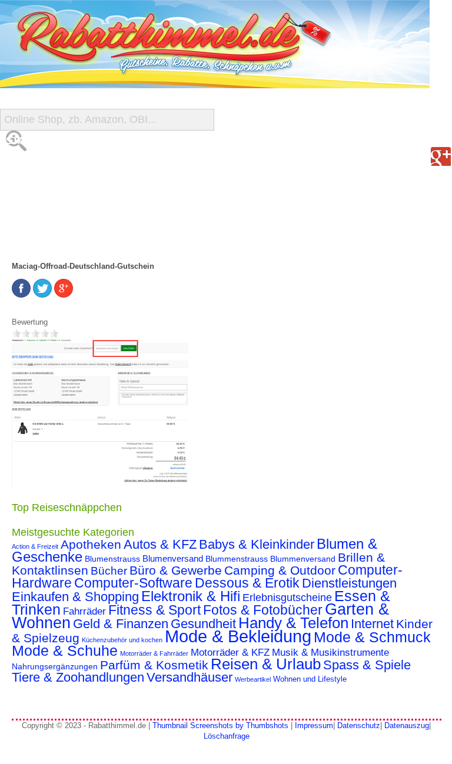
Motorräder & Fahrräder (154, 653)
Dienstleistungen (349, 583)
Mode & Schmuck (372, 637)
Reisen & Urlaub (266, 664)
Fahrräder (84, 611)
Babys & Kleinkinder (256, 544)
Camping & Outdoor (279, 570)
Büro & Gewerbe (175, 570)
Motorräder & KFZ (230, 652)
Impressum (314, 725)
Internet (372, 623)
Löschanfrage (227, 736)
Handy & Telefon (293, 623)
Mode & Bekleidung (238, 636)
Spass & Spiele (367, 665)
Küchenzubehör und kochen (122, 639)
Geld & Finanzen (120, 623)
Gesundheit (203, 623)
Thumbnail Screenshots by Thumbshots (220, 725)
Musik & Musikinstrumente (330, 652)
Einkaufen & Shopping (75, 596)
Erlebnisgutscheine (287, 597)
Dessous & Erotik (247, 582)
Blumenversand (172, 558)
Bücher (109, 571)
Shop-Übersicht (49, 188)
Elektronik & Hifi (190, 596)
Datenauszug (406, 725)
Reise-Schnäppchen (59, 211)
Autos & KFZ (160, 544)
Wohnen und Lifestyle (310, 679)
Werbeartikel (253, 679)
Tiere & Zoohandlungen (78, 677)
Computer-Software (133, 582)
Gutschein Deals (52, 235)
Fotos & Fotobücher (263, 610)
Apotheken (91, 544)
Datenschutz (358, 725)
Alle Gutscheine (51, 164)
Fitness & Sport (154, 610)
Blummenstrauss (236, 558)
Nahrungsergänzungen (55, 666)
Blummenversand (302, 558)
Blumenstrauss (112, 558)
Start (22, 141)
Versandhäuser (189, 677)
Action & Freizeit (35, 546)
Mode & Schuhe (65, 650)
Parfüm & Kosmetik (154, 665)
